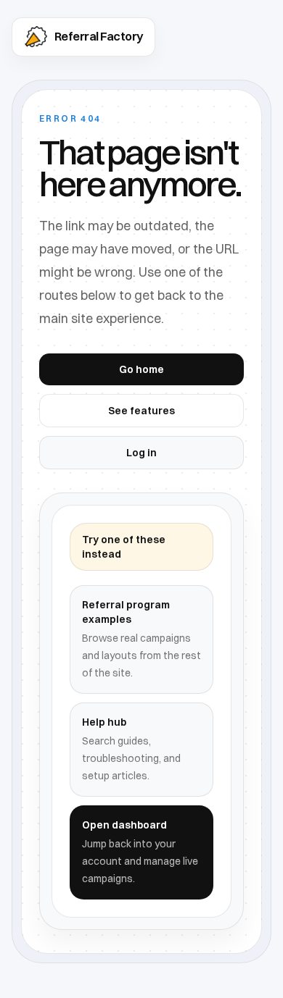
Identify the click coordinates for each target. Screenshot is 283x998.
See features (141, 410)
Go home (141, 369)
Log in (141, 452)
